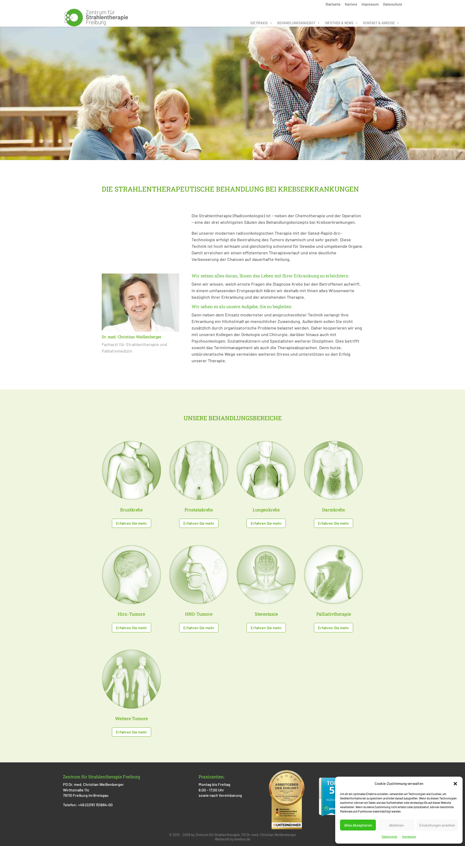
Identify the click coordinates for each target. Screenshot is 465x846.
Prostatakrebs (199, 510)
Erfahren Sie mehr (131, 523)
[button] (455, 783)
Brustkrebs (131, 510)
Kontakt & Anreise (379, 23)
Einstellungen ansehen (437, 825)
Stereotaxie (266, 614)
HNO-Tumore (198, 614)
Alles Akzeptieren (358, 825)
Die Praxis (259, 23)
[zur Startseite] (96, 17)
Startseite (333, 4)
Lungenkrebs (266, 510)
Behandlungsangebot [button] (296, 23)
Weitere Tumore (131, 718)
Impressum (409, 836)
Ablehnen (396, 825)
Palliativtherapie (333, 614)
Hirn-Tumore (131, 614)
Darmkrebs (333, 510)
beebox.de (242, 839)
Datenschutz (389, 836)
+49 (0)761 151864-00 (95, 804)
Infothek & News (339, 23)
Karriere (351, 4)
